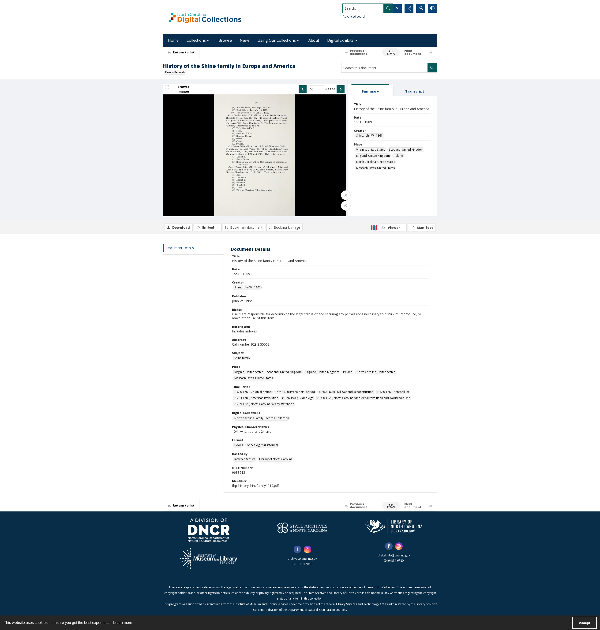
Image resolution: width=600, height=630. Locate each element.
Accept (584, 623)
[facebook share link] (297, 549)
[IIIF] (374, 227)
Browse (225, 40)
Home (173, 40)
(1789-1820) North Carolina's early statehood (264, 404)
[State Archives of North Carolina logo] (302, 527)
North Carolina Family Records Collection (261, 418)
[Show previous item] (303, 89)
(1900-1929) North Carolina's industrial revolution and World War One (363, 398)
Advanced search (354, 17)
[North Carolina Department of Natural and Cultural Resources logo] (208, 530)
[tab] (370, 90)
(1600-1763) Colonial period (253, 392)
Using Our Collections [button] (277, 40)
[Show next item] (341, 89)
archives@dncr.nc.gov (302, 559)
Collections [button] (196, 40)
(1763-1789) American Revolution (256, 398)
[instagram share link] (307, 549)
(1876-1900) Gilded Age (297, 398)
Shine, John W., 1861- (369, 136)
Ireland (398, 156)
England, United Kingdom (373, 156)
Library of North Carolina (275, 459)
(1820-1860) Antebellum (393, 392)
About (313, 40)
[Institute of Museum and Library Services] (208, 558)
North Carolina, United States (375, 162)
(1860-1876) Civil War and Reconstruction (346, 392)
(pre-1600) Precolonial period (295, 392)
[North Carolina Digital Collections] (205, 17)
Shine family (242, 358)
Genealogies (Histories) (262, 445)
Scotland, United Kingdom (406, 150)
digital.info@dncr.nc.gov (394, 555)
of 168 (330, 89)
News (245, 40)
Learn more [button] (122, 623)
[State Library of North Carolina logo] (393, 526)
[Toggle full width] (345, 195)
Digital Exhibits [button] (340, 40)
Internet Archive (244, 459)
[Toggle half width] (345, 205)
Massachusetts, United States (375, 168)
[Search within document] (432, 67)
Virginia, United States (370, 150)
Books (238, 445)
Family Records (175, 72)
